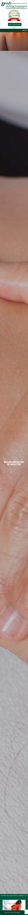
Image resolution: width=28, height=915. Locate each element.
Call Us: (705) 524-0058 (15, 24)
